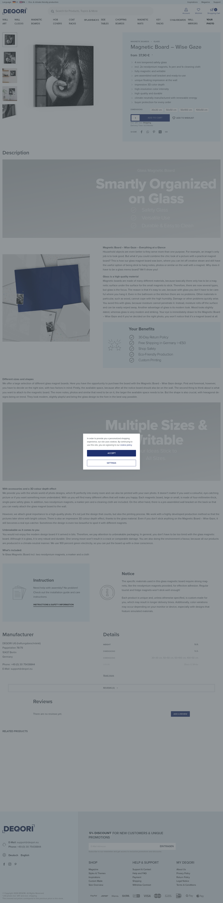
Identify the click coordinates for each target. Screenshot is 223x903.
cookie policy (126, 445)
